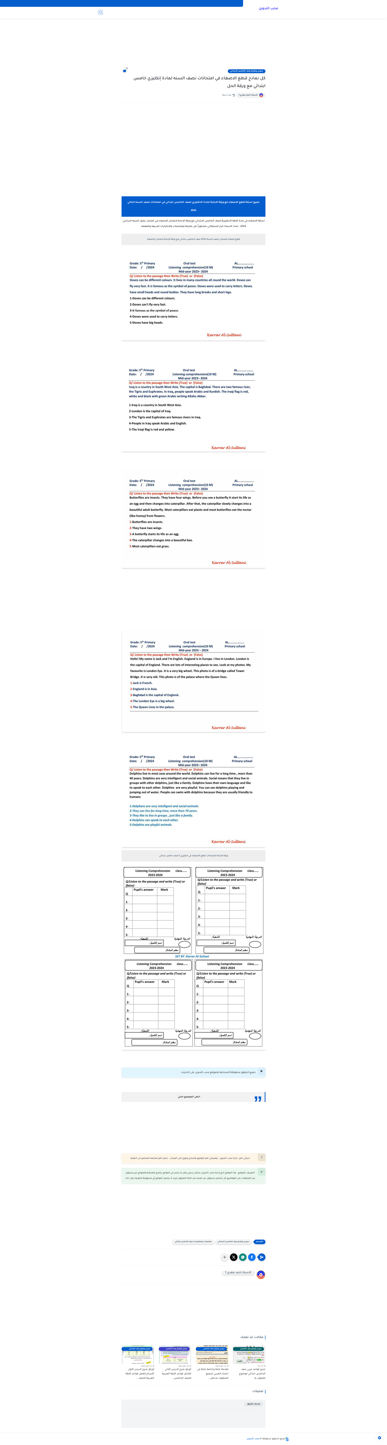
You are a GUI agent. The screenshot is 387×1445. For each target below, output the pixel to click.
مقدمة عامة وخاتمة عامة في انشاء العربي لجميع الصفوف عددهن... (212, 1374)
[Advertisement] (193, 45)
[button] (252, 1257)
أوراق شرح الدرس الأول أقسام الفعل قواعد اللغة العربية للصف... (139, 1374)
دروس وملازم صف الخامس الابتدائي (246, 71)
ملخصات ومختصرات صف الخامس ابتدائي (193, 1242)
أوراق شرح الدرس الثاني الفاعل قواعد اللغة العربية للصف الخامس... (176, 1374)
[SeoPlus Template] (287, 1439)
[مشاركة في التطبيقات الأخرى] (224, 1257)
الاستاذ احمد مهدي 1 (248, 95)
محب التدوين (268, 9)
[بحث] (100, 12)
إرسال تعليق (253, 1404)
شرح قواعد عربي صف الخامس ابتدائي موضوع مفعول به (252, 1374)
